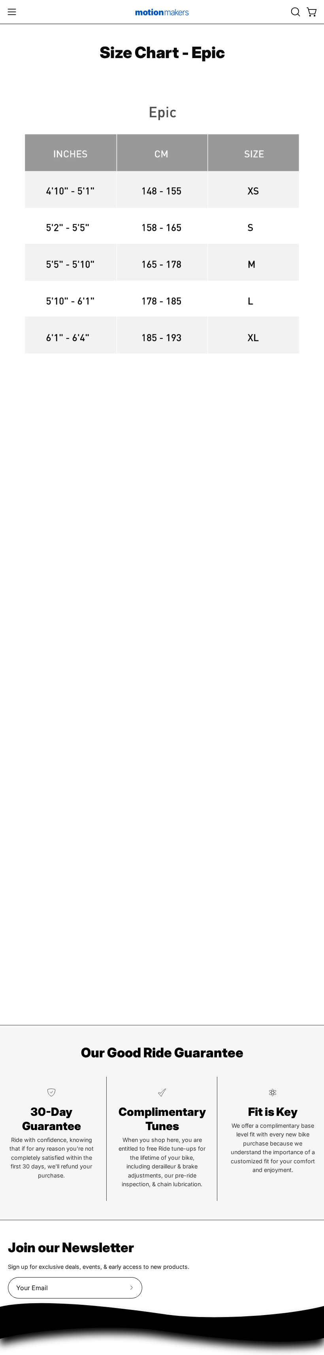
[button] (294, 11)
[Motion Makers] (162, 12)
